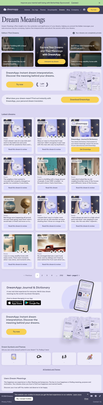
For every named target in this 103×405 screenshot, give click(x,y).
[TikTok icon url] (99, 395)
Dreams (62, 10)
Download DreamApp (80, 99)
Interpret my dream (52, 62)
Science (27, 10)
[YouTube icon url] (91, 395)
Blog (68, 10)
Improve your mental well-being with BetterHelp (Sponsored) (45, 3)
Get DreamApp (85, 149)
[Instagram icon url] (95, 395)
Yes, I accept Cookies (23, 399)
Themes (43, 10)
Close (86, 399)
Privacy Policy (7, 402)
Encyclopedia (52, 10)
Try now (93, 10)
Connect (74, 3)
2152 (61, 275)
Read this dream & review (17, 149)
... (56, 275)
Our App (35, 10)
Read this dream (51, 188)
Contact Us (97, 402)
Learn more (77, 395)
